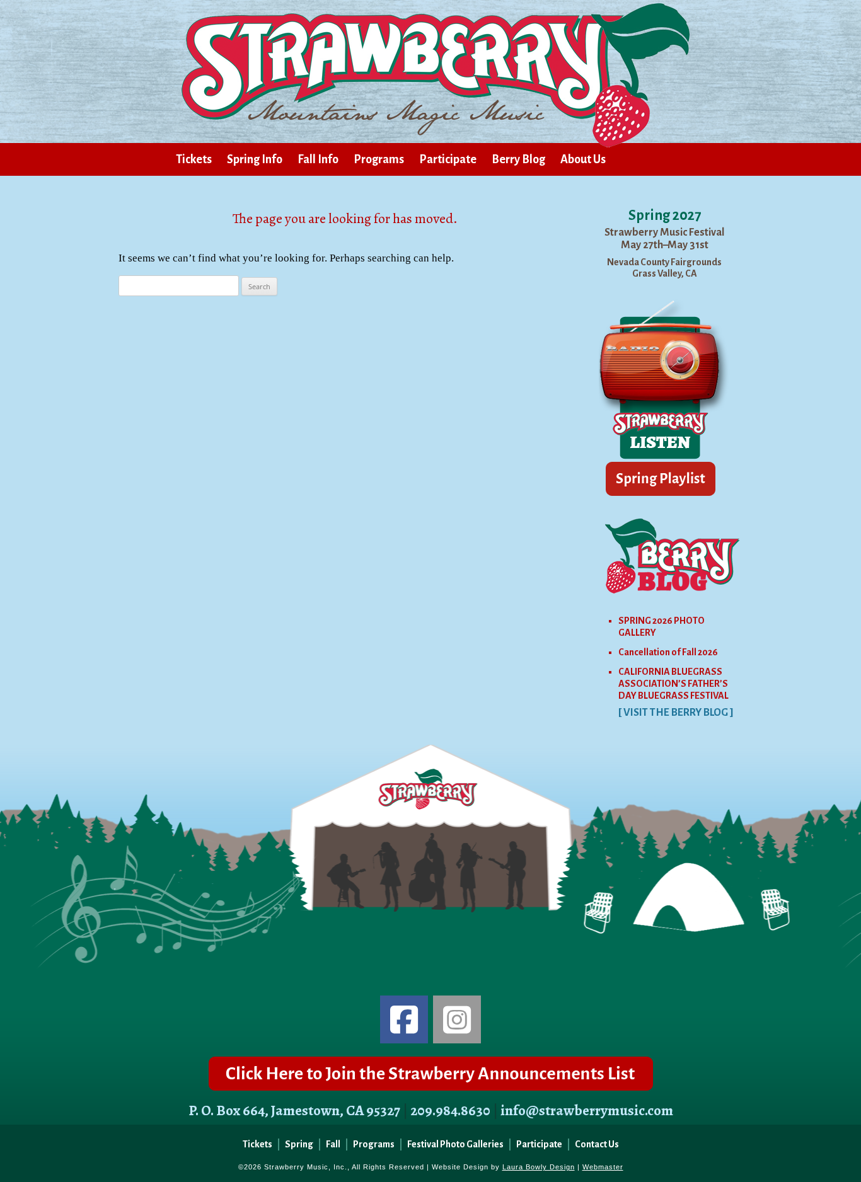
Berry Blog (518, 159)
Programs (379, 159)
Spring (299, 1144)
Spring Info (254, 159)
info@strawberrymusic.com (586, 1110)
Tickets (194, 159)
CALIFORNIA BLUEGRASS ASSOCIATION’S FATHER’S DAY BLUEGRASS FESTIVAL (673, 684)
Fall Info (318, 159)
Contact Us (597, 1144)
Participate (448, 159)
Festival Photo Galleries (455, 1144)
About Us (583, 159)
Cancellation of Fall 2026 (668, 652)
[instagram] (457, 1019)
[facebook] (404, 1019)
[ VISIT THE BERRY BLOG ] (676, 712)
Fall (333, 1144)
